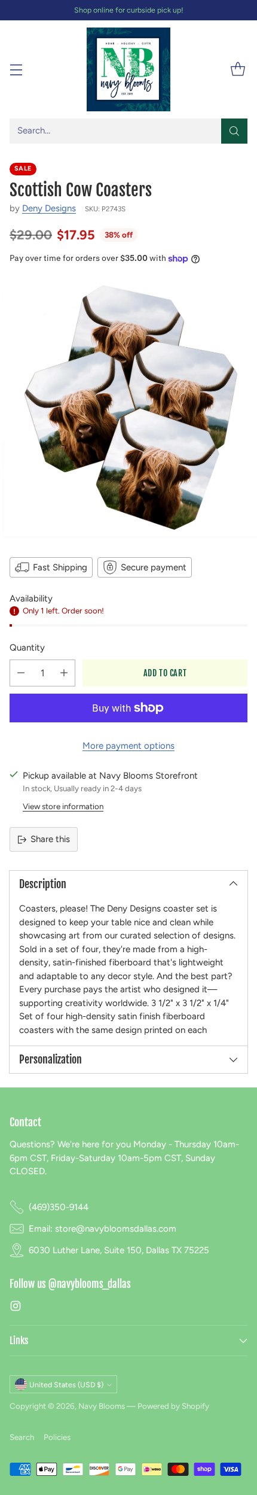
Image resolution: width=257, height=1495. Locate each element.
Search (22, 1437)
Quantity (27, 647)
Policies (57, 1437)
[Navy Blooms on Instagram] (15, 1308)
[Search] (234, 131)
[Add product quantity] (64, 673)
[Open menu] (16, 69)
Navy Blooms (101, 1406)
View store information (63, 806)
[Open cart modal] (237, 69)
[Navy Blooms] (128, 69)
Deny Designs (49, 208)
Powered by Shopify (173, 1406)
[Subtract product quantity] (21, 673)
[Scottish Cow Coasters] (128, 409)
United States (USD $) (66, 1384)
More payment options (128, 745)
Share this (50, 839)
